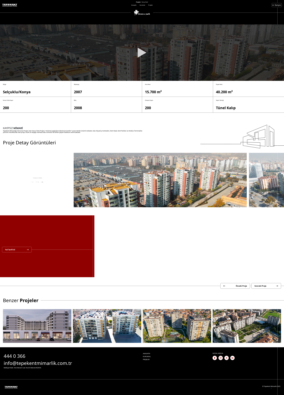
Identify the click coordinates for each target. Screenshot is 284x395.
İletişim (278, 5)
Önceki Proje (241, 286)
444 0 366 (15, 356)
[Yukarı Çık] (271, 388)
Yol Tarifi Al (10, 249)
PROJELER (146, 359)
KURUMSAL (147, 356)
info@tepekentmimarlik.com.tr (38, 363)
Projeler (150, 5)
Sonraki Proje (260, 286)
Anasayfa (133, 5)
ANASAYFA (146, 354)
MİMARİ (18, 128)
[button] (42, 182)
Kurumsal (142, 5)
